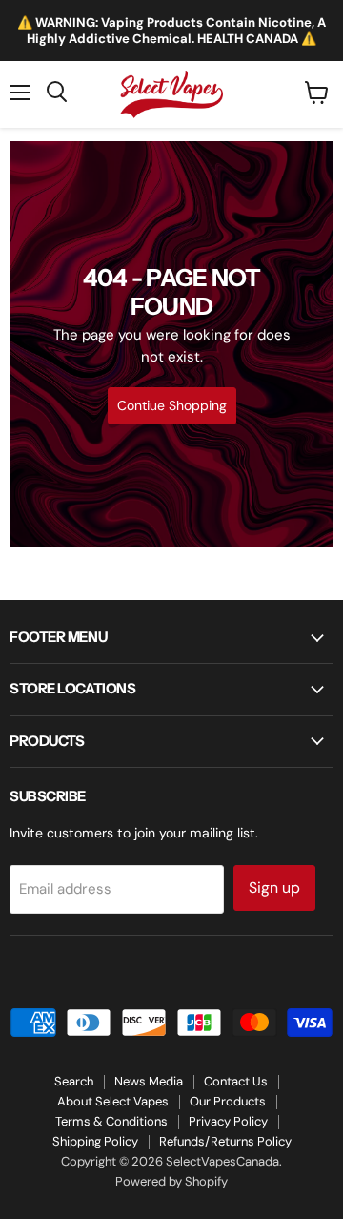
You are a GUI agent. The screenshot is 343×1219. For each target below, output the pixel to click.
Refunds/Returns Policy (225, 1141)
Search (73, 1081)
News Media (148, 1081)
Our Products (228, 1101)
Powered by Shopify (171, 1181)
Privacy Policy (228, 1121)
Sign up (274, 888)
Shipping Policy (95, 1141)
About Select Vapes (113, 1101)
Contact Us (236, 1081)
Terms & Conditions (111, 1121)
